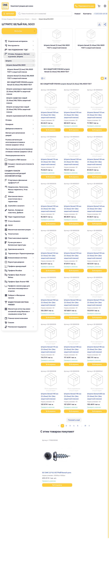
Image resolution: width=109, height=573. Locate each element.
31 (85, 426)
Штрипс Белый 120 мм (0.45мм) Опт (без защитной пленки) (72, 161)
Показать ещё (74, 420)
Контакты (87, 13)
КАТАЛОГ (10, 13)
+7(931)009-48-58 (100, 13)
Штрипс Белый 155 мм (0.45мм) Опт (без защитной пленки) (95, 255)
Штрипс (34, 19)
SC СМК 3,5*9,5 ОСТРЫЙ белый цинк (56, 472)
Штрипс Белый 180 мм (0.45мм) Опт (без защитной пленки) (72, 349)
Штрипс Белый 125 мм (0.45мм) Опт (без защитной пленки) (95, 161)
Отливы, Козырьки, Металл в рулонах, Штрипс (15, 19)
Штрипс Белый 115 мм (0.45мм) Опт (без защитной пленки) (49, 161)
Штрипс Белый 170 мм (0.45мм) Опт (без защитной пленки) (95, 302)
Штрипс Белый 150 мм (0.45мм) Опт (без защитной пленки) (72, 255)
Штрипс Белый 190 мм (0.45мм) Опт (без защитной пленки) (49, 396)
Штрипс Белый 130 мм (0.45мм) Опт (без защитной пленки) (49, 208)
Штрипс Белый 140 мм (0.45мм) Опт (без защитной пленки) (96, 208)
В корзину (51, 130)
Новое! (78, 13)
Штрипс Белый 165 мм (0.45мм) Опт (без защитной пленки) (72, 302)
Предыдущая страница (58, 425)
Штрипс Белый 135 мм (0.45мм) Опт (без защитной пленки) (72, 208)
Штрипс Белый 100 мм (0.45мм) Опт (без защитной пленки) (49, 115)
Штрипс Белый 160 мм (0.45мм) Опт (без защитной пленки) (49, 302)
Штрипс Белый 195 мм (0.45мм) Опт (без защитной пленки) (72, 396)
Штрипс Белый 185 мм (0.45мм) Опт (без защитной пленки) (95, 349)
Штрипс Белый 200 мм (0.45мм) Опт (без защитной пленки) (96, 396)
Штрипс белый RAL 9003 (46, 19)
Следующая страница (89, 425)
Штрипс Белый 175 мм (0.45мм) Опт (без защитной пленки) (49, 349)
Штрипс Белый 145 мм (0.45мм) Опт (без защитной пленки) (49, 255)
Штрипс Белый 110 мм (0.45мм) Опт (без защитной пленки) (95, 115)
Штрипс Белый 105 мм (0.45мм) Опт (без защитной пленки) (72, 115)
